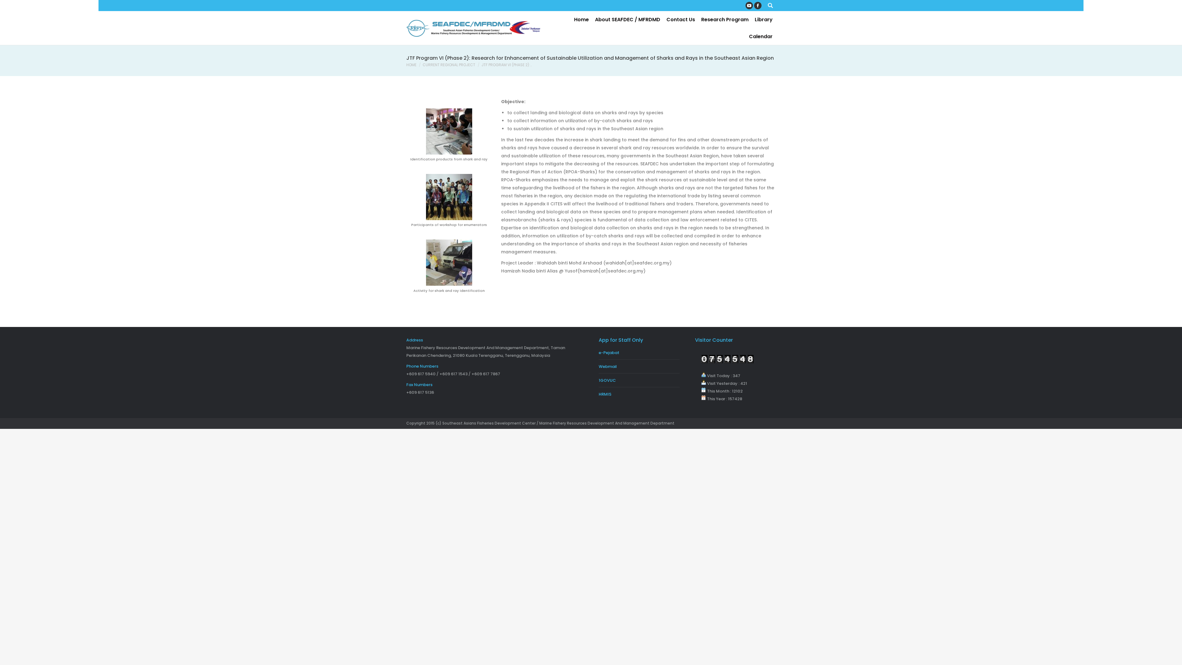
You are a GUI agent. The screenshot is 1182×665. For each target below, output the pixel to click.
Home (411, 64)
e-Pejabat (609, 353)
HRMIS (605, 394)
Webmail (608, 366)
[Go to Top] (1172, 655)
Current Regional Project (449, 64)
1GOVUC (607, 380)
